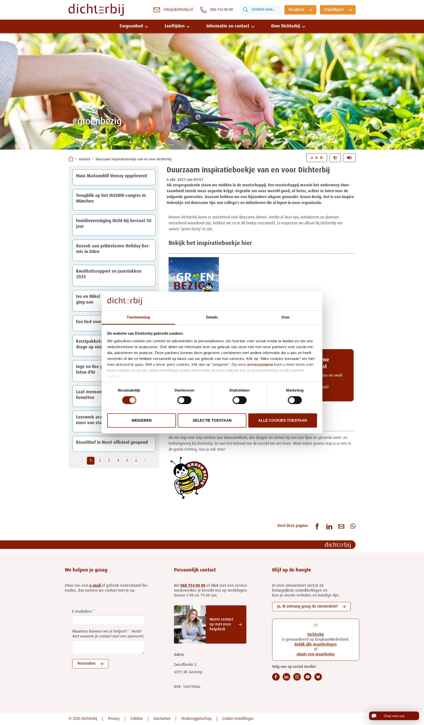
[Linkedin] (286, 677)
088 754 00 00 (192, 586)
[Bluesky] (318, 677)
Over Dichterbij (285, 26)
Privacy (114, 719)
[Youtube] (307, 677)
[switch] (184, 400)
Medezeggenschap (196, 719)
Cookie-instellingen (238, 719)
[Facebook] (276, 677)
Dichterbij (315, 635)
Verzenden (86, 664)
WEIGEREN (142, 420)
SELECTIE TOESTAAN (212, 420)
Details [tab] (212, 317)
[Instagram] (297, 677)
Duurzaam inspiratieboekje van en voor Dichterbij (134, 159)
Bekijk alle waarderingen (315, 645)
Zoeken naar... (263, 10)
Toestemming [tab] (138, 317)
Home (70, 158)
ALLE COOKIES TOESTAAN (282, 420)
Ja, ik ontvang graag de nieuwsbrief (307, 607)
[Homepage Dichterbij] (96, 10)
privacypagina (260, 364)
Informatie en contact (227, 26)
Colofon (137, 719)
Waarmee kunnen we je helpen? (99, 632)
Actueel (84, 159)
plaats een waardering (316, 654)
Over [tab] (285, 317)
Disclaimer (162, 719)
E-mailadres (82, 612)
